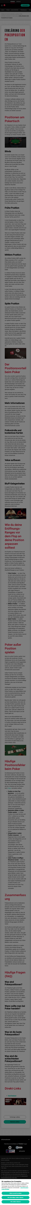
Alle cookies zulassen (15, 1201)
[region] (15, 1192)
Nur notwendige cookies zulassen (15, 1197)
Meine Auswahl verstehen (16, 1193)
